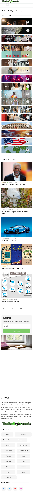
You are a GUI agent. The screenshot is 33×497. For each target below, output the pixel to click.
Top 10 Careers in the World (11, 301)
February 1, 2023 (13, 299)
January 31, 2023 (13, 182)
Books (4, 266)
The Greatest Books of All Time (12, 268)
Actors (4, 182)
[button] (7, 4)
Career (4, 299)
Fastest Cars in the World (10, 241)
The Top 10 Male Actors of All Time (13, 184)
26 (21, 309)
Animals (5, 209)
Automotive (6, 238)
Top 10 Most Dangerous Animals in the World (15, 212)
